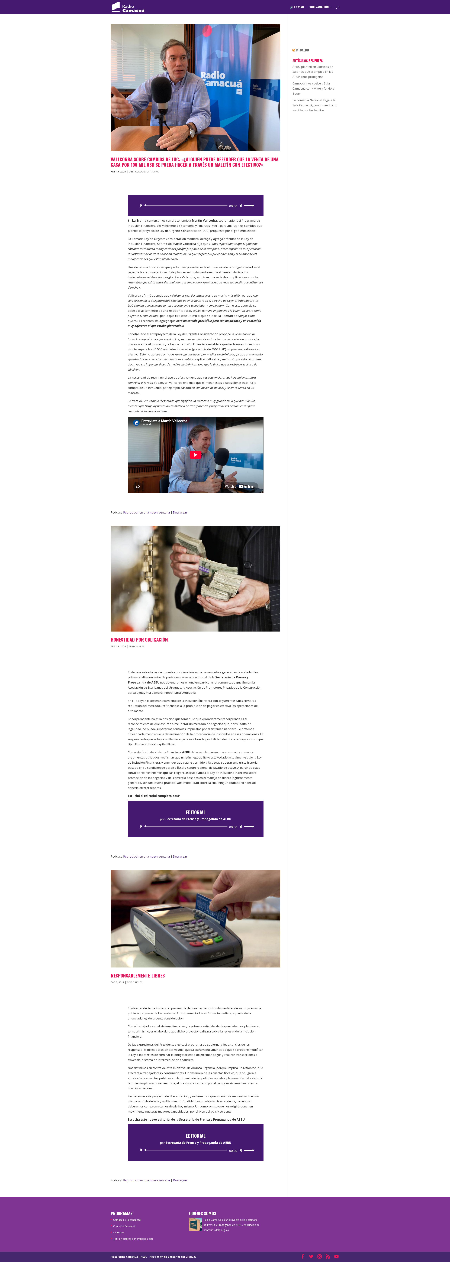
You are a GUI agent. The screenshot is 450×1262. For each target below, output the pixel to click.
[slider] (248, 205)
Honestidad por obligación (139, 639)
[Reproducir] (141, 205)
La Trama (152, 171)
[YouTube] (336, 1256)
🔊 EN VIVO (297, 7)
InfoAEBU (302, 50)
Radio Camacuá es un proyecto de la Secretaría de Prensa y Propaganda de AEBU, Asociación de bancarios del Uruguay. (231, 1225)
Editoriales (136, 646)
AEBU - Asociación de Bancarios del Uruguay (168, 1256)
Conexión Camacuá (124, 1226)
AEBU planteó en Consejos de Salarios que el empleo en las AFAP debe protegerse (312, 72)
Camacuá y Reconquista (127, 1219)
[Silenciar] (241, 205)
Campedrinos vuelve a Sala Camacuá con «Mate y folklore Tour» (313, 88)
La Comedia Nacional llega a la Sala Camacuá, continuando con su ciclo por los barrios (314, 105)
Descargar (180, 512)
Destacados (137, 171)
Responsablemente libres (138, 975)
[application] (195, 205)
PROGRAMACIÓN (318, 7)
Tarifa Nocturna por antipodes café (133, 1238)
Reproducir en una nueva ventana (146, 512)
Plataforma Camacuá (124, 1256)
